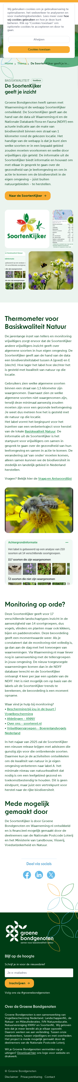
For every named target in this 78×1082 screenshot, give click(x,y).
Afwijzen (39, 39)
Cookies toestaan (39, 49)
